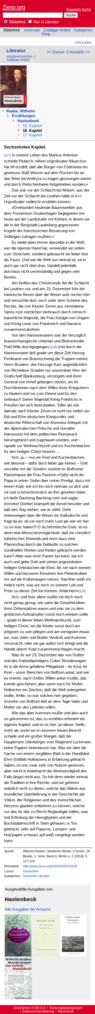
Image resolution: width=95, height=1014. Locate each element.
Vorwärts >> (79, 52)
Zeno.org (14, 7)
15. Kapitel (32, 126)
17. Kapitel (32, 135)
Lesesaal (32, 30)
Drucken (83, 42)
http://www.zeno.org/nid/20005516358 (50, 866)
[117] (7, 155)
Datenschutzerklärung (38, 1011)
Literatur (16, 50)
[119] (82, 591)
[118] (53, 347)
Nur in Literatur (45, 22)
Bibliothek (17, 22)
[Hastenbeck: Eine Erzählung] (73, 955)
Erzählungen (23, 116)
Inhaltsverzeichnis (19, 56)
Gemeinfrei (31, 871)
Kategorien (83, 30)
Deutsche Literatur (36, 876)
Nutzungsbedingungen (66, 1008)
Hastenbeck (28, 121)
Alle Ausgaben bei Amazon (28, 909)
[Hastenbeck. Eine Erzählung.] (18, 955)
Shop (45, 34)
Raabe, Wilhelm (20, 111)
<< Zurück (56, 52)
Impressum (66, 1011)
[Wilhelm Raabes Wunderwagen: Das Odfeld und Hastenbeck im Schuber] (18, 998)
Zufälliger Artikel (56, 30)
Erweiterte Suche (78, 9)
